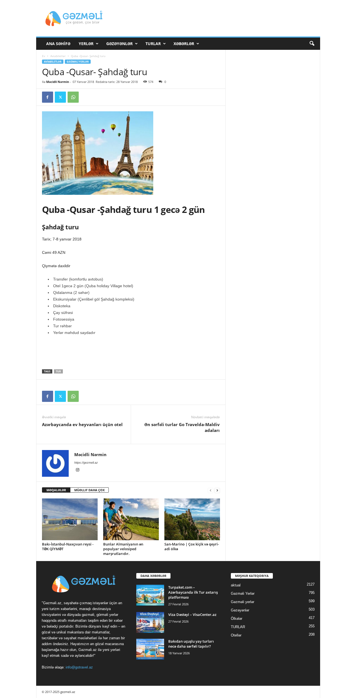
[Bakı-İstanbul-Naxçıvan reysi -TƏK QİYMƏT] (70, 519)
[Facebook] (47, 97)
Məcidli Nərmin (57, 82)
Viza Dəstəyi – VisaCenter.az (192, 614)
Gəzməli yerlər (242, 602)
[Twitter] (60, 97)
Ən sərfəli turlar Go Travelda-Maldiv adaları (182, 427)
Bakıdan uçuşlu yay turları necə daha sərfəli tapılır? (191, 644)
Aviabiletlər (58, 56)
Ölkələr (236, 618)
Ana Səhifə (58, 43)
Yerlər (86, 43)
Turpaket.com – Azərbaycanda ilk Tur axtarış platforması (193, 592)
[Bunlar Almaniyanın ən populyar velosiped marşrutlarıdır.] (131, 519)
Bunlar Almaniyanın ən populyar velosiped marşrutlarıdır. (123, 549)
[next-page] (217, 490)
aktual (236, 585)
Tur (58, 371)
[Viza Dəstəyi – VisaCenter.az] (150, 622)
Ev (43, 56)
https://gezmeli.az (86, 462)
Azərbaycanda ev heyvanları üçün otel (82, 424)
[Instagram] (77, 470)
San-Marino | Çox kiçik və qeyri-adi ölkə (191, 546)
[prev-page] (210, 490)
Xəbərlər (184, 43)
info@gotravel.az (79, 667)
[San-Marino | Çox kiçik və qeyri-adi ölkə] (192, 519)
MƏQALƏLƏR (56, 490)
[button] (312, 44)
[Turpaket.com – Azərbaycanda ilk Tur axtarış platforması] (150, 595)
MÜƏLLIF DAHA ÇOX (89, 490)
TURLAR (153, 43)
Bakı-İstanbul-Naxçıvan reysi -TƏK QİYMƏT (67, 546)
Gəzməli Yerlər (78, 61)
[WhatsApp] (73, 97)
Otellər (236, 635)
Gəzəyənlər (119, 43)
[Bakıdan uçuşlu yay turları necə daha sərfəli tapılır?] (150, 649)
